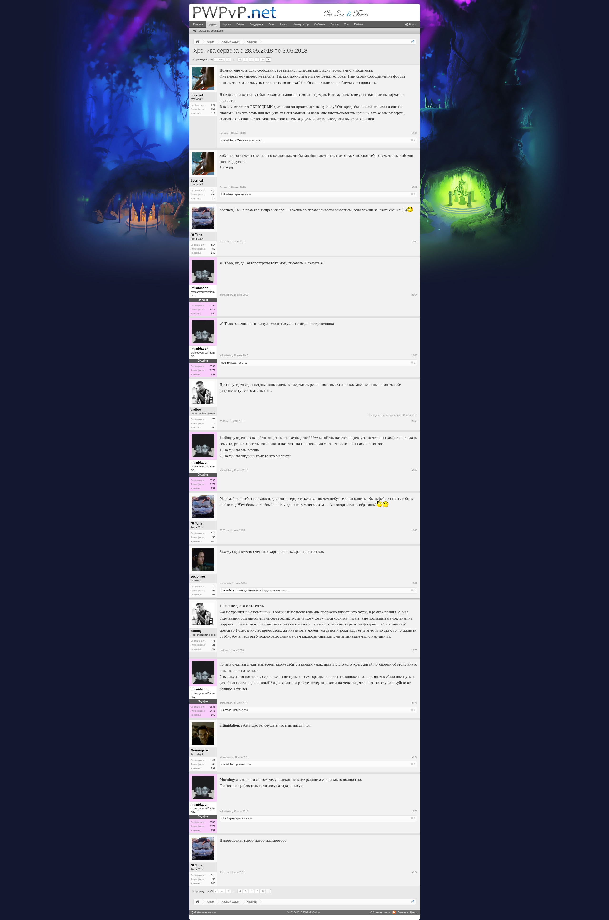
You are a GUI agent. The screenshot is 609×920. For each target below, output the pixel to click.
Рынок (284, 24)
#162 (414, 187)
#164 (414, 294)
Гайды (240, 24)
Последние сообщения (210, 30)
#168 (414, 530)
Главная (198, 24)
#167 (414, 470)
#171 (414, 702)
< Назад (219, 59)
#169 (414, 583)
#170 (414, 650)
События (319, 24)
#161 (414, 133)
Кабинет (359, 24)
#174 (414, 872)
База (271, 24)
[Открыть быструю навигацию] (412, 41)
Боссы (335, 24)
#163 (414, 241)
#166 (414, 420)
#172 (414, 757)
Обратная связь (380, 912)
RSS (394, 912)
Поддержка (256, 24)
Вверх (413, 912)
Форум (213, 24)
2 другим (267, 590)
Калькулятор (301, 24)
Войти (412, 24)
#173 (414, 811)
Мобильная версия (204, 912)
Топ (346, 24)
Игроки (226, 24)
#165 (414, 355)
